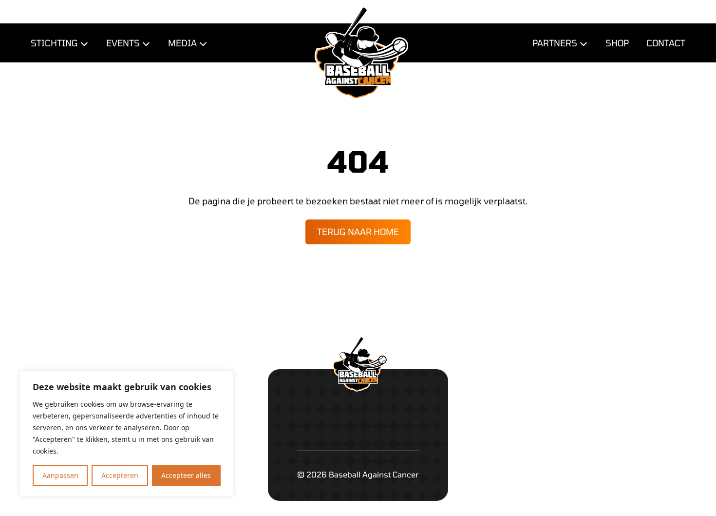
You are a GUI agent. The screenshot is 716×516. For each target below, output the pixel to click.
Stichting (54, 43)
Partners (554, 43)
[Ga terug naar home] (358, 32)
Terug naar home (358, 231)
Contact (665, 43)
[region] (126, 433)
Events (123, 43)
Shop (617, 43)
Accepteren (119, 475)
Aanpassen (60, 475)
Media (182, 43)
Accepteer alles (186, 475)
